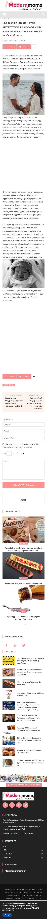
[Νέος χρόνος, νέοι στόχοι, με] (21, 779)
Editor (23, 41)
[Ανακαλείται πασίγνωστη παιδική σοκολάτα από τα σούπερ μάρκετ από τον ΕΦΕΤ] (23, 530)
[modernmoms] (23, 6)
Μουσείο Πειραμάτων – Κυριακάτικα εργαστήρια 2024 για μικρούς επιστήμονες (30, 660)
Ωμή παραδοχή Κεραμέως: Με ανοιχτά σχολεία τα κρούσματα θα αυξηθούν (34, 403)
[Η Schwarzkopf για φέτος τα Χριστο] (38, 779)
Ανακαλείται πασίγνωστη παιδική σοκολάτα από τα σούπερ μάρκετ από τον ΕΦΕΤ (29, 672)
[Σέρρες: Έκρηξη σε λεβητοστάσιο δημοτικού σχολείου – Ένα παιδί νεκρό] (9, 740)
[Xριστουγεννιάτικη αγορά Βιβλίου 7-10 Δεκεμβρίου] (9, 694)
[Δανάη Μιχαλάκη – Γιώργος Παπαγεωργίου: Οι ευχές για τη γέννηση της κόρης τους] (9, 718)
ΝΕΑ (23, 612)
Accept (7, 915)
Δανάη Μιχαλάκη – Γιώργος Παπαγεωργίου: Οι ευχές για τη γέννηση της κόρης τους (28, 718)
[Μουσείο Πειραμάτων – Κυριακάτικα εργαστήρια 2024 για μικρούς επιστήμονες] (9, 660)
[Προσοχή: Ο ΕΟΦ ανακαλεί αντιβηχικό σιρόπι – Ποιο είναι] (23, 598)
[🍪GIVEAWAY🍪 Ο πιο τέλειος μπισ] (32, 779)
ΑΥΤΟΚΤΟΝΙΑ (9, 385)
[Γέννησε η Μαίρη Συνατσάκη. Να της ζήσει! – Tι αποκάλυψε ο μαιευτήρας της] (9, 763)
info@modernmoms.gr (15, 871)
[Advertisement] (23, 163)
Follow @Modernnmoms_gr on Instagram (25, 785)
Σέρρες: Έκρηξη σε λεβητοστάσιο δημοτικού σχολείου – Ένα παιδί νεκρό (29, 740)
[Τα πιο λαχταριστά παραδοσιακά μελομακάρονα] (9, 751)
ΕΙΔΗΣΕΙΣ (23, 543)
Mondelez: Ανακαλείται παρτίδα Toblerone (23, 584)
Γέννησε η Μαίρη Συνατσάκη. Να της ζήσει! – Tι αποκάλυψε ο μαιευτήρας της (30, 763)
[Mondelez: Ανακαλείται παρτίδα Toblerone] (23, 565)
